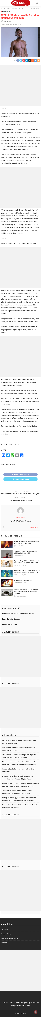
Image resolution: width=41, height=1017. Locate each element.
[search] (37, 3)
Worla (7, 464)
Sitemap (4, 943)
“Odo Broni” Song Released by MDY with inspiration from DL (25, 552)
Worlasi (12, 464)
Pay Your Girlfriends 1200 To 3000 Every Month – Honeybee (20, 494)
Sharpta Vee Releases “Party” (24, 580)
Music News (6, 11)
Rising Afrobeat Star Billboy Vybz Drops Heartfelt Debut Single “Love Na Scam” (27, 571)
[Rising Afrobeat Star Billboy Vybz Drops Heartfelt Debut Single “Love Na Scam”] (7, 573)
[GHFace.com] (20, 2)
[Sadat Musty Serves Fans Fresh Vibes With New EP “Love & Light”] (7, 544)
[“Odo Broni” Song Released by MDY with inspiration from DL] (7, 554)
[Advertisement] (20, 85)
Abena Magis (8, 21)
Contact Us (5, 929)
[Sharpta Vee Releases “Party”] (7, 583)
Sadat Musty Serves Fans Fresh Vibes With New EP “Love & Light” (26, 542)
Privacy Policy (6, 934)
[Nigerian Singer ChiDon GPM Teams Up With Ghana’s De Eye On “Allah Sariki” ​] (7, 563)
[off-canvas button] (3, 3)
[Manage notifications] (35, 1012)
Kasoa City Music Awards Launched (20, 500)
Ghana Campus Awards (9, 938)
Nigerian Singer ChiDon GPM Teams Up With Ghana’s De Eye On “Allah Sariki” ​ (27, 562)
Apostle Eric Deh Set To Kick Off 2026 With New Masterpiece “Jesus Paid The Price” (26, 592)
